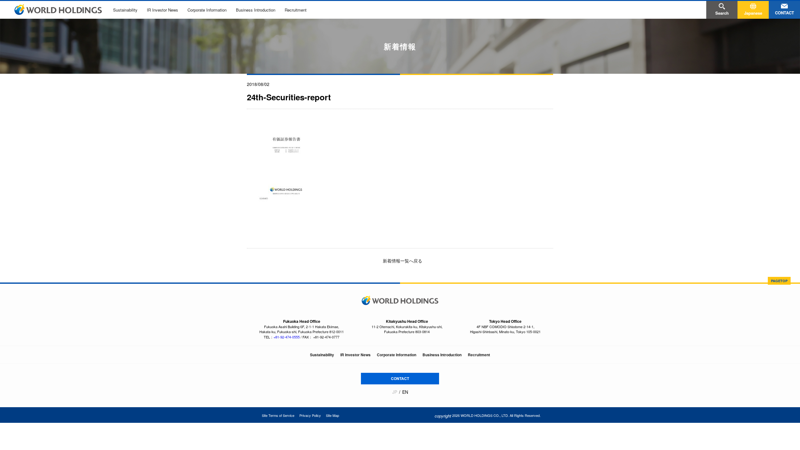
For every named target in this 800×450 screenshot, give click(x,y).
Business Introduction (255, 10)
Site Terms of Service (278, 415)
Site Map (332, 415)
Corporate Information (207, 10)
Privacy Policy (310, 415)
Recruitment (296, 10)
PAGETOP (779, 280)
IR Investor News (162, 10)
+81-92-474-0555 (286, 336)
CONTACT (400, 378)
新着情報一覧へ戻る (402, 261)
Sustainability (125, 10)
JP (394, 392)
